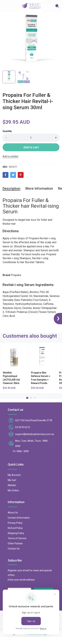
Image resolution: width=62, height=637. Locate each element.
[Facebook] (5, 175)
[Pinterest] (21, 175)
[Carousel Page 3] (34, 398)
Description (11, 188)
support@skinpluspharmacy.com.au (34, 434)
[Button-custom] (51, 6)
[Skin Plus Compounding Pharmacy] (31, 6)
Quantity (7, 131)
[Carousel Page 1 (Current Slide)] (27, 398)
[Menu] (5, 6)
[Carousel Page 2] (31, 398)
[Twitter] (13, 175)
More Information (39, 188)
